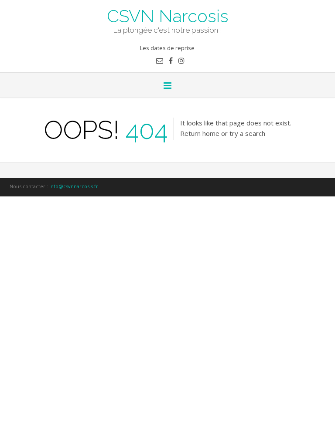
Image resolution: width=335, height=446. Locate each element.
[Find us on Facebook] (171, 60)
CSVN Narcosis (168, 15)
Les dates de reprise (167, 48)
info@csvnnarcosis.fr (73, 186)
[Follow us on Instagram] (181, 60)
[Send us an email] (159, 60)
